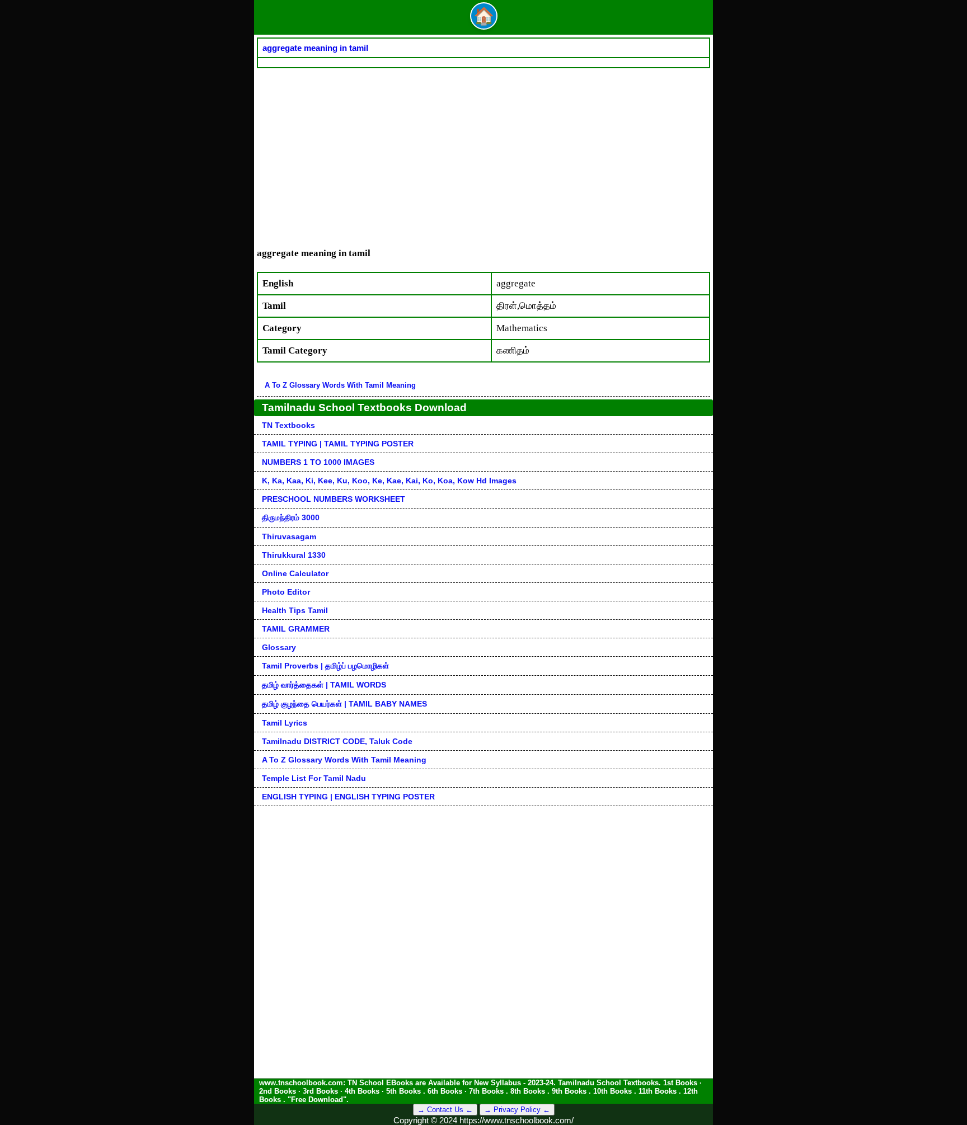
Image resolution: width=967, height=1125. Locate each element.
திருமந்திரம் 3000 (291, 517)
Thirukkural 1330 (294, 554)
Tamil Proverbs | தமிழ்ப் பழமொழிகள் (325, 665)
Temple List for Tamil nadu (314, 778)
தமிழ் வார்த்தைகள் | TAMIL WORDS (324, 684)
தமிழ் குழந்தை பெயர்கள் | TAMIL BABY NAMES (344, 703)
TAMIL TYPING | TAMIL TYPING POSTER (338, 443)
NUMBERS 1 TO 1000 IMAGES (318, 462)
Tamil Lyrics (284, 722)
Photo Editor (286, 591)
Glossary (279, 647)
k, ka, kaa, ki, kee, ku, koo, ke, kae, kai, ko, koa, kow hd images (389, 480)
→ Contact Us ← (445, 1109)
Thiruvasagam (289, 536)
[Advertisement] (483, 152)
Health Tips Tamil (295, 610)
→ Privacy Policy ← (517, 1109)
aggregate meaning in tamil (315, 48)
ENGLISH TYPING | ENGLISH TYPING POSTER (348, 796)
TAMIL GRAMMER (296, 628)
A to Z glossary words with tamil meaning (340, 385)
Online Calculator (295, 573)
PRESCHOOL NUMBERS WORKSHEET (333, 499)
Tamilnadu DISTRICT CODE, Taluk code (337, 741)
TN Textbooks (288, 425)
